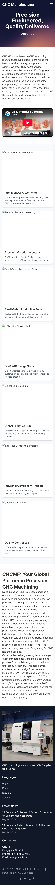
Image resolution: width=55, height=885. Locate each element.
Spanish (6, 797)
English (6, 783)
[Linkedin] (34, 878)
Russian (6, 792)
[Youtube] (25, 878)
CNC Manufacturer (18, 4)
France (6, 788)
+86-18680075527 (21, 853)
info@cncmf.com (19, 857)
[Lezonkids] (27, 736)
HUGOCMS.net (24, 872)
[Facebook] (20, 878)
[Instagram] (30, 878)
